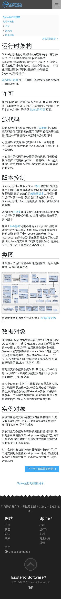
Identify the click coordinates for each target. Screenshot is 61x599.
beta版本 (15, 226)
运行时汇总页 (10, 80)
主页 (7, 524)
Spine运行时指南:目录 (30, 483)
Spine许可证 (37, 109)
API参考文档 (48, 318)
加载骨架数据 (49, 38)
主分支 (17, 211)
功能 (42, 524)
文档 (42, 533)
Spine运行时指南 (11, 17)
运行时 (43, 529)
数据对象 (14, 331)
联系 (7, 538)
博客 (7, 529)
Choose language (19, 551)
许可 (7, 26)
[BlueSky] (30, 587)
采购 (42, 542)
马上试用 (44, 538)
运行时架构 (8, 21)
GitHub (43, 127)
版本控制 (9, 35)
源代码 (8, 30)
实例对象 (14, 408)
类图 (8, 254)
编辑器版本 (37, 193)
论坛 (7, 533)
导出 (37, 186)
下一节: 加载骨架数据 (41, 468)
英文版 (32, 506)
